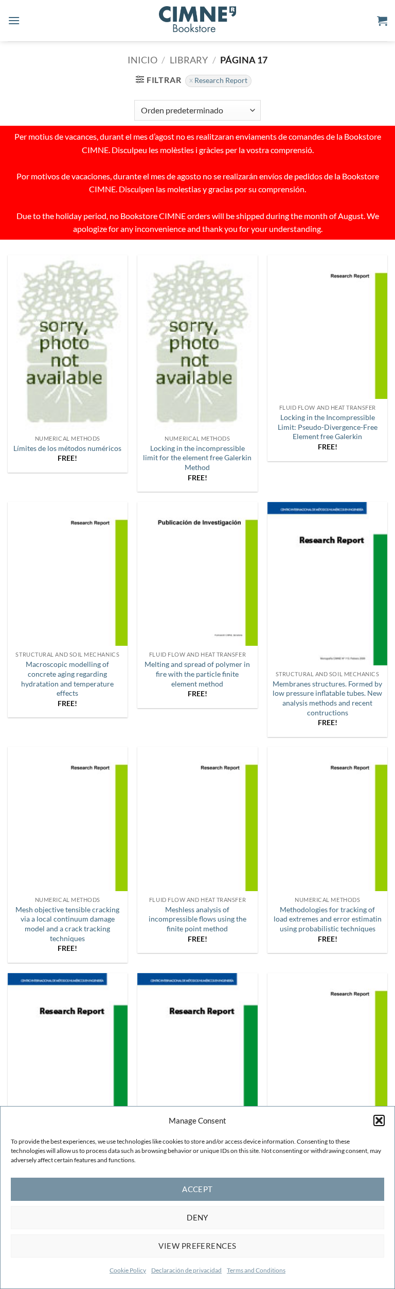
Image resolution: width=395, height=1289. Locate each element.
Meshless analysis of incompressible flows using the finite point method (197, 919)
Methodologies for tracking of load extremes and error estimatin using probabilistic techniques (328, 919)
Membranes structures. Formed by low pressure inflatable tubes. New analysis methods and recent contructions (327, 698)
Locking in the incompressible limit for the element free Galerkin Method (197, 458)
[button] (379, 1120)
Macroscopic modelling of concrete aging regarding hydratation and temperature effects (67, 678)
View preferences (197, 1245)
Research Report (220, 80)
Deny (197, 1217)
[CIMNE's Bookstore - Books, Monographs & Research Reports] (197, 21)
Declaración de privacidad (186, 1270)
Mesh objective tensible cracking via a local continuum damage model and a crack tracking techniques (67, 924)
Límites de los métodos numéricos (67, 448)
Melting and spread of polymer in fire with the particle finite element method (197, 674)
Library (189, 59)
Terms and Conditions (256, 1270)
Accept (197, 1189)
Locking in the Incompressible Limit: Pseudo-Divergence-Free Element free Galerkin (328, 427)
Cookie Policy (128, 1270)
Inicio (142, 59)
